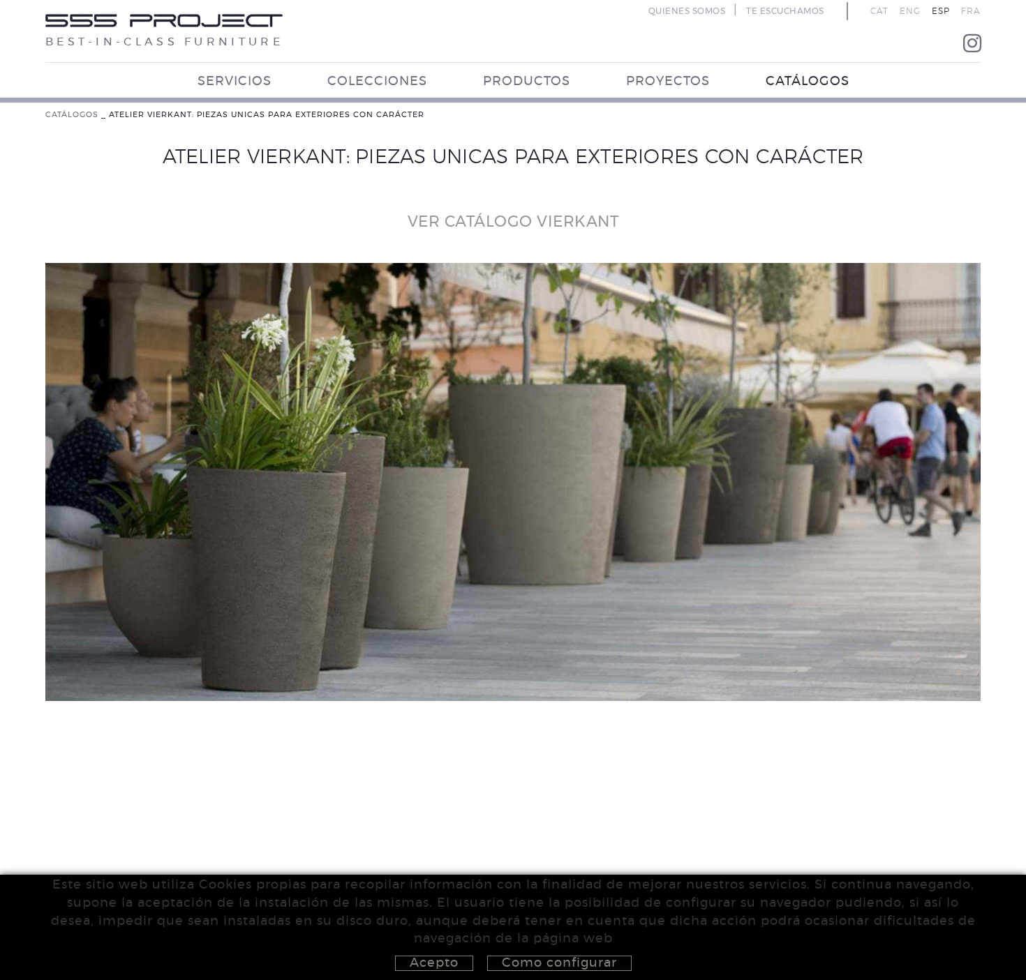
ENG (910, 11)
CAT (879, 11)
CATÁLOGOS (71, 115)
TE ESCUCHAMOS (785, 11)
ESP (941, 11)
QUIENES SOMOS (687, 11)
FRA (971, 11)
